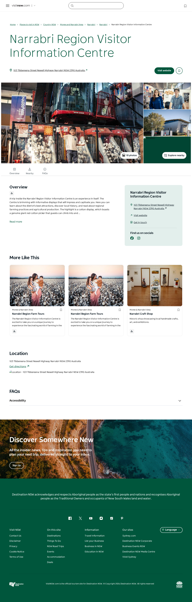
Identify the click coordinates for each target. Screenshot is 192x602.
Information (92, 530)
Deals (50, 562)
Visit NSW (15, 530)
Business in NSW (93, 546)
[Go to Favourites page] (185, 5)
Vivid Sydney (129, 557)
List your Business (94, 541)
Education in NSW (94, 552)
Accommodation (56, 557)
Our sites (127, 530)
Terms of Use (16, 557)
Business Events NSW (133, 546)
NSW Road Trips (55, 546)
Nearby (30, 173)
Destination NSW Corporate (137, 541)
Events (50, 552)
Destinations (54, 536)
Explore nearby (176, 155)
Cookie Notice (16, 552)
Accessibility (17, 400)
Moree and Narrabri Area (71, 25)
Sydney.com (129, 536)
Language (171, 530)
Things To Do (54, 541)
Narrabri (91, 25)
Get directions (17, 366)
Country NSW (49, 25)
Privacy (13, 546)
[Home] (21, 5)
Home (13, 25)
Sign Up (17, 465)
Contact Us (15, 536)
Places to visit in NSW (29, 25)
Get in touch (140, 222)
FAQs (45, 173)
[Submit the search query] (72, 5)
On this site (54, 530)
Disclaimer (15, 541)
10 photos (131, 155)
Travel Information (95, 536)
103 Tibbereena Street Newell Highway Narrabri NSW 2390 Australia (49, 70)
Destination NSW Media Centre (138, 552)
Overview (14, 173)
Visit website (164, 70)
